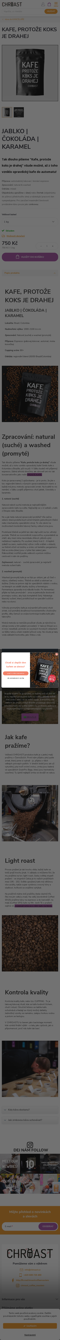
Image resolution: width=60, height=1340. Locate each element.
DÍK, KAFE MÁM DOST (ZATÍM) (15, 678)
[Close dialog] (56, 654)
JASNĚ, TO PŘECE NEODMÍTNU (15, 673)
